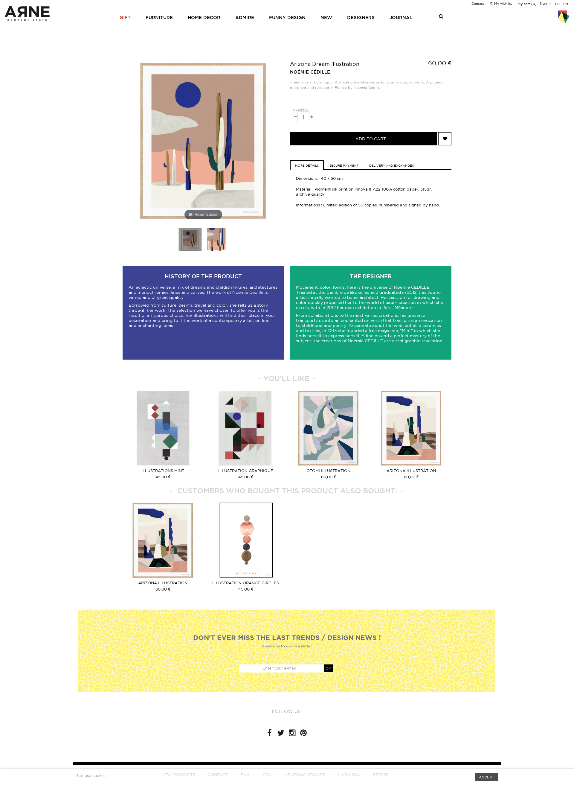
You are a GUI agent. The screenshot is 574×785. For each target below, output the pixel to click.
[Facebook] (269, 733)
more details (307, 165)
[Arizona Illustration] (411, 428)
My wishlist (502, 3)
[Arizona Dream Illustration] (190, 239)
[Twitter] (281, 733)
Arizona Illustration (411, 470)
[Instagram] (292, 733)
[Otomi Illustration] (328, 428)
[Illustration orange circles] (245, 540)
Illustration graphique (245, 470)
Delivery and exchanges (391, 165)
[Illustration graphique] (245, 428)
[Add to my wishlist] (444, 138)
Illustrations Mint (162, 470)
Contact (477, 3)
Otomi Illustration (328, 470)
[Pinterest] (303, 733)
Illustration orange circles (245, 583)
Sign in (545, 3)
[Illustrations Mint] (162, 428)
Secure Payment (343, 165)
